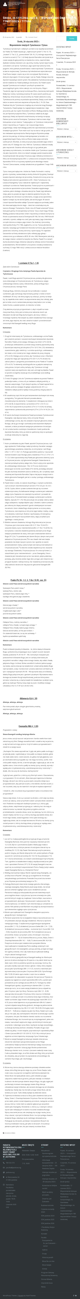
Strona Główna (46, 1279)
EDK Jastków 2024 (47, 1216)
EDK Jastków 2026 (47, 1223)
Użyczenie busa (46, 1283)
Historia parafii (47, 1257)
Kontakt (44, 1234)
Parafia (43, 1237)
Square (20, 1295)
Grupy (44, 1254)
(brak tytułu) (60, 81)
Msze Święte (46, 1265)
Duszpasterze (47, 1240)
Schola (44, 1269)
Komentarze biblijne (10, 1133)
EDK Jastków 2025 (47, 1219)
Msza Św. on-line (48, 1261)
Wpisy (43, 1287)
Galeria (44, 1250)
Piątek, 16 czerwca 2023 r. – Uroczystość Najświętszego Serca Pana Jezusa (66, 55)
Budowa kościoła (47, 1205)
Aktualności (45, 1150)
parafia (20, 37)
